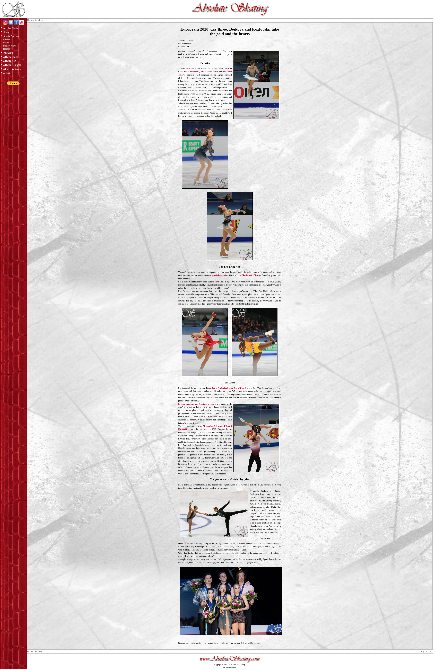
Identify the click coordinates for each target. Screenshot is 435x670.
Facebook (256, 643)
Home (30, 20)
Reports (7, 49)
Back (428, 651)
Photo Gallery (9, 46)
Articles (6, 39)
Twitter (244, 643)
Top (422, 651)
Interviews (8, 42)
